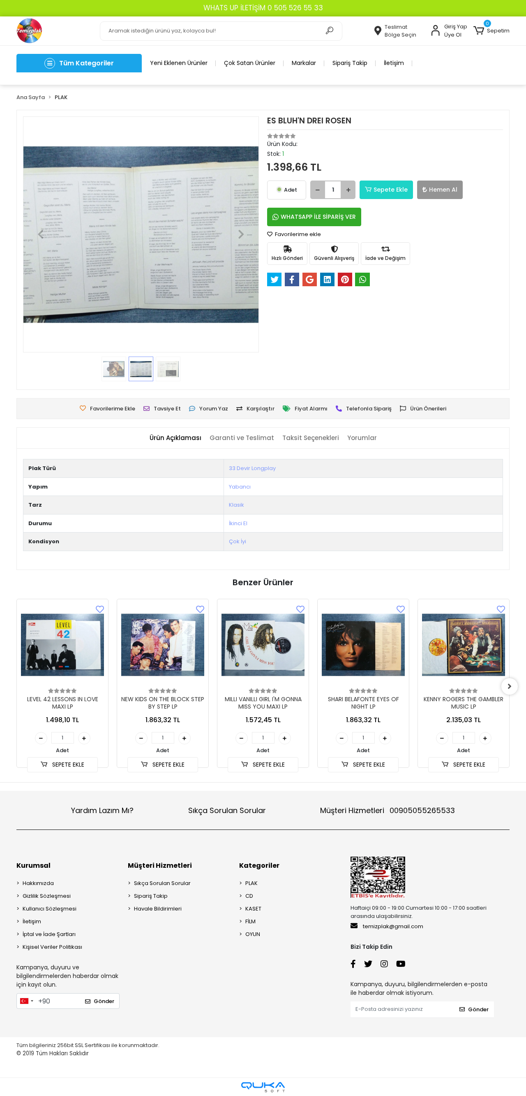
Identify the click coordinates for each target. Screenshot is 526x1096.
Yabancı (240, 487)
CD (249, 896)
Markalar (304, 63)
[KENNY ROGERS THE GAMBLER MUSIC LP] (463, 644)
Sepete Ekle (391, 189)
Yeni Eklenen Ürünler (179, 63)
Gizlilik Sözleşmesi (47, 896)
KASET (253, 909)
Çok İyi (237, 541)
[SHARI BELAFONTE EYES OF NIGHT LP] (363, 644)
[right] (509, 686)
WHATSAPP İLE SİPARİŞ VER (318, 217)
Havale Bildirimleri (158, 909)
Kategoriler (259, 865)
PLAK (251, 883)
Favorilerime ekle (297, 234)
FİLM (250, 921)
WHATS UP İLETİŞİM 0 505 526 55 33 (263, 8)
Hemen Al (443, 189)
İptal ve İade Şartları (49, 934)
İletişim (394, 63)
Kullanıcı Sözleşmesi (49, 909)
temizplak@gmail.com (393, 926)
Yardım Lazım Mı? (102, 810)
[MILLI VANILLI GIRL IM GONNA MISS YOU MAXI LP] (263, 644)
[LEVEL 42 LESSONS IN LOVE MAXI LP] (62, 644)
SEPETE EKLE (67, 764)
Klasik (236, 505)
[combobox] (26, 1001)
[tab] (175, 438)
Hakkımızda (38, 883)
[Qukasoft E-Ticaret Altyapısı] (263, 1087)
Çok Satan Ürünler (249, 63)
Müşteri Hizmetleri (387, 810)
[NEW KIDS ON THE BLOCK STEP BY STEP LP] (162, 644)
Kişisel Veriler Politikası (52, 947)
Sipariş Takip (349, 63)
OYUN (252, 934)
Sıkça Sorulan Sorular (227, 810)
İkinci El (238, 523)
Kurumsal (33, 865)
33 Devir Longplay (252, 468)
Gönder (104, 1001)
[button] (491, 31)
